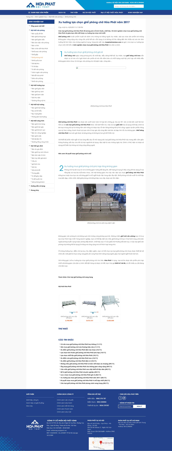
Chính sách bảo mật (64, 412)
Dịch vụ (62, 12)
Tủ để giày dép (37, 176)
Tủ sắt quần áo (37, 179)
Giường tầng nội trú (38, 100)
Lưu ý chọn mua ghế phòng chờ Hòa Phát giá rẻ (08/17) (81, 375)
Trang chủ (29, 17)
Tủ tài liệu (35, 66)
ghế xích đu (36, 164)
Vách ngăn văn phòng (40, 72)
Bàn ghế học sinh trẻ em (40, 152)
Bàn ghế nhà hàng (38, 124)
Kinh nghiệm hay (135, 12)
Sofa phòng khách (38, 182)
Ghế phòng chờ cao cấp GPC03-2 (110, 317)
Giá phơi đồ (36, 170)
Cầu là (34, 161)
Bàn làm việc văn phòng (40, 42)
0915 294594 (139, 2)
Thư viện (74, 12)
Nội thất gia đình (37, 146)
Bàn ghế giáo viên (38, 88)
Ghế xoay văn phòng (39, 51)
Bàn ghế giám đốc (38, 39)
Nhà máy (29, 406)
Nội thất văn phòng (55, 17)
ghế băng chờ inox (133, 55)
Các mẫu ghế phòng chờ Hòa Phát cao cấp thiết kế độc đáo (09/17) (86, 369)
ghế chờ (119, 125)
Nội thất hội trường (37, 104)
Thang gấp (35, 173)
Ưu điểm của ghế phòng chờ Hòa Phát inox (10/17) (79, 358)
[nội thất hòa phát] (40, 5)
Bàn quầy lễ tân (37, 33)
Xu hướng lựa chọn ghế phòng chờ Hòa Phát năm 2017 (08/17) (84, 377)
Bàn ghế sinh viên (38, 94)
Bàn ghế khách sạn (38, 130)
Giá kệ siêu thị (36, 139)
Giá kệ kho (35, 63)
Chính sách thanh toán (65, 409)
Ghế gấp (35, 54)
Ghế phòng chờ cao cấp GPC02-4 (69, 317)
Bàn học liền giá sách (39, 158)
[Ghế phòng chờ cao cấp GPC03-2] (110, 302)
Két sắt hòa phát (37, 75)
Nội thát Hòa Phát (64, 286)
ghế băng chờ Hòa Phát (135, 172)
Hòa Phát (107, 260)
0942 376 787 (101, 398)
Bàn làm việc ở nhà (38, 155)
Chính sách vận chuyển (65, 400)
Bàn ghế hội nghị (37, 127)
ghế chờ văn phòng (128, 236)
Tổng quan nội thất (37, 26)
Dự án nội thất (89, 12)
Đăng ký (139, 406)
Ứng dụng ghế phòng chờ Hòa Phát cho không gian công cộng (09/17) (86, 366)
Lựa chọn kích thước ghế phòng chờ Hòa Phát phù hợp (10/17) (83, 352)
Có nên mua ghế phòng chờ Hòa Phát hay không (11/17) (81, 344)
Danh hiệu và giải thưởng (35, 403)
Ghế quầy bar (37, 60)
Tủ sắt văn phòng (38, 69)
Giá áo (34, 167)
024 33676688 (124, 2)
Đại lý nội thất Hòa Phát (112, 12)
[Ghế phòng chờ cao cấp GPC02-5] (90, 304)
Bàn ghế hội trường (38, 108)
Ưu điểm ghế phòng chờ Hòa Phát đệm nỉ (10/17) (79, 361)
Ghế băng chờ (69, 55)
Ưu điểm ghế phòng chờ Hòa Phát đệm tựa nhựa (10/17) (81, 350)
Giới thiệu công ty (32, 400)
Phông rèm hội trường (39, 117)
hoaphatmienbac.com (113, 42)
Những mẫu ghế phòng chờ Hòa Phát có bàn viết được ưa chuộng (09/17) (87, 364)
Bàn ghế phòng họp (39, 36)
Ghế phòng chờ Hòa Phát (67, 122)
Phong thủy (35, 190)
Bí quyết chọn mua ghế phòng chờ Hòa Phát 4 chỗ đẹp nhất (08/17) (85, 380)
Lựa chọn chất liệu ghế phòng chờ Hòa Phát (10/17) (79, 355)
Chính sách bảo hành (64, 403)
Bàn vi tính (35, 45)
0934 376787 (104, 405)
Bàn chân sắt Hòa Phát (40, 48)
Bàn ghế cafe (36, 136)
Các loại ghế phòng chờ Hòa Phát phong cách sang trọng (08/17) (85, 383)
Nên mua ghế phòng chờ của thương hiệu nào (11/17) (80, 347)
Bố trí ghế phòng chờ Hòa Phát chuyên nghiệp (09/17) (80, 372)
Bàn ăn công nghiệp (39, 133)
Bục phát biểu (37, 111)
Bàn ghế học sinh (38, 91)
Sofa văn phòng (37, 78)
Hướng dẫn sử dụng (38, 186)
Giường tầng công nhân (40, 142)
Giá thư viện (36, 97)
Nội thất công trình (37, 121)
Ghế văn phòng (37, 81)
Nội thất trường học (38, 85)
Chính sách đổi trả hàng (65, 406)
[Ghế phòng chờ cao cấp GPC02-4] (69, 304)
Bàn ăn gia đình (37, 149)
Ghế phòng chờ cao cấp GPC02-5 (90, 317)
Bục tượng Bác (37, 114)
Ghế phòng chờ (70, 17)
